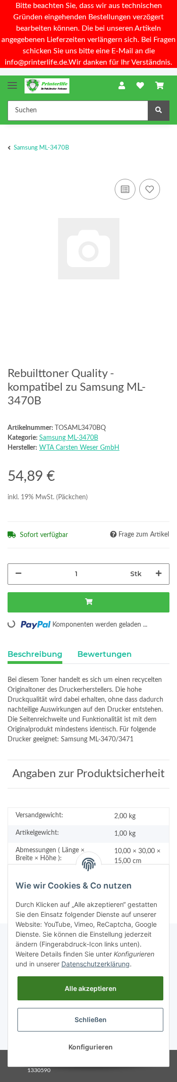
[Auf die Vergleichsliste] (125, 189)
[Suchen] (158, 111)
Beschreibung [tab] (35, 654)
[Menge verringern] (18, 574)
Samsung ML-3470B (68, 438)
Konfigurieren (90, 1047)
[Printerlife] (47, 86)
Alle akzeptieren (91, 988)
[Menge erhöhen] (158, 574)
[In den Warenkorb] (88, 602)
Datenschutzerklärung (95, 964)
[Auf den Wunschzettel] (149, 189)
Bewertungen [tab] (104, 654)
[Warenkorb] (159, 85)
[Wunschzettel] (140, 85)
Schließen (91, 1019)
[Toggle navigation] (12, 81)
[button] (122, 85)
